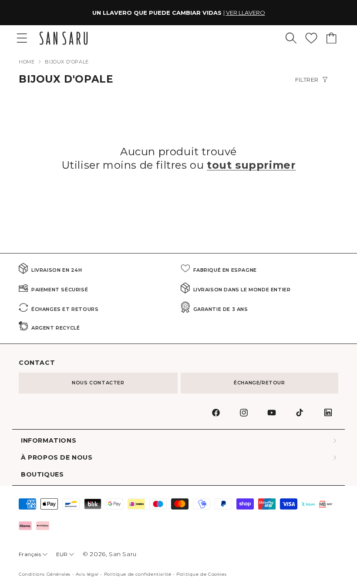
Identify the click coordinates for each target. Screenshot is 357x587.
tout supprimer (251, 165)
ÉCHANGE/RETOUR (259, 383)
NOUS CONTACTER (98, 383)
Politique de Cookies (201, 574)
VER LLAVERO (245, 12)
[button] (291, 38)
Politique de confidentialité (138, 574)
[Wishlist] (311, 38)
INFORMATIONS (48, 440)
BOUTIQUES (42, 474)
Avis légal (87, 574)
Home (26, 62)
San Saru (123, 553)
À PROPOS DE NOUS (57, 457)
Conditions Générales (45, 574)
